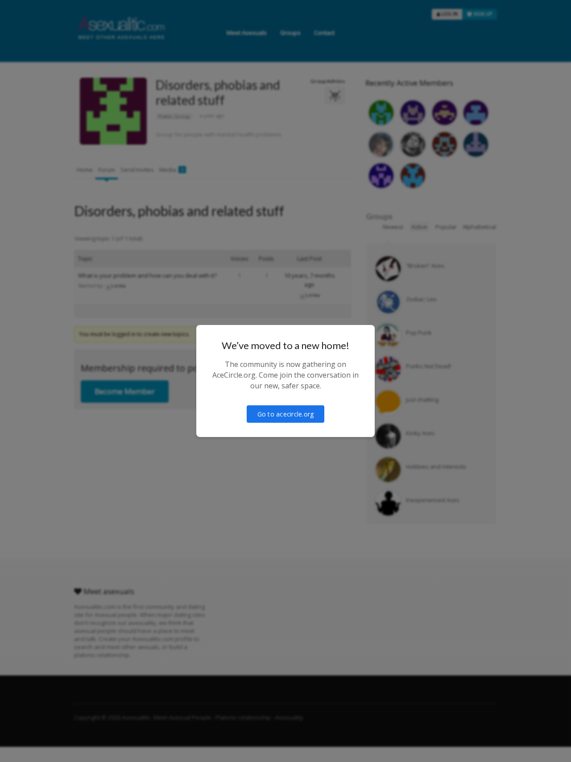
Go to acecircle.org (285, 414)
